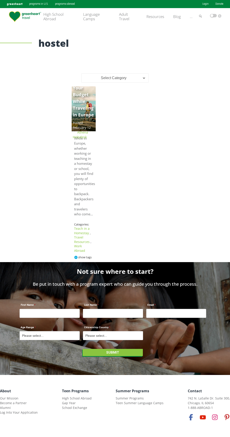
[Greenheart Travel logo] (25, 16)
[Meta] (191, 417)
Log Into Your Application (19, 412)
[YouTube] (203, 417)
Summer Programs (132, 390)
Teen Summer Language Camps (140, 403)
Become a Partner (13, 403)
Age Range (27, 327)
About (5, 390)
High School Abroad (53, 16)
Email (150, 304)
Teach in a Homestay (82, 230)
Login (205, 4)
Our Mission (9, 398)
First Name (27, 304)
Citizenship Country (96, 327)
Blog (177, 16)
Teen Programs (75, 390)
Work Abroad (79, 248)
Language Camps (91, 16)
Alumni (5, 408)
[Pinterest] (227, 417)
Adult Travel (124, 16)
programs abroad (65, 4)
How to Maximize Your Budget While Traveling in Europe (84, 94)
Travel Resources (82, 239)
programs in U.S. (38, 4)
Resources (155, 16)
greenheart (14, 4)
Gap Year (69, 403)
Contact (195, 390)
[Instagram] (215, 417)
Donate (219, 4)
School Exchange (74, 408)
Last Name (90, 304)
